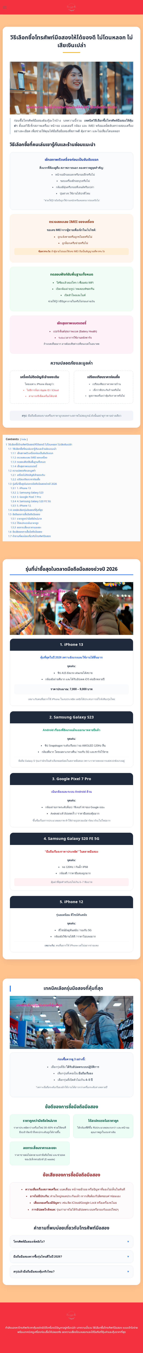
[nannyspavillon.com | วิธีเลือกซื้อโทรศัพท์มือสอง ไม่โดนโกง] (71, 7)
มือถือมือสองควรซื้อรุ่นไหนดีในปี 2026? (71, 1256)
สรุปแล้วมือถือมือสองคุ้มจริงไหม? (71, 1271)
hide (23, 439)
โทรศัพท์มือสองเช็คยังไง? (71, 1241)
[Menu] (5, 7)
